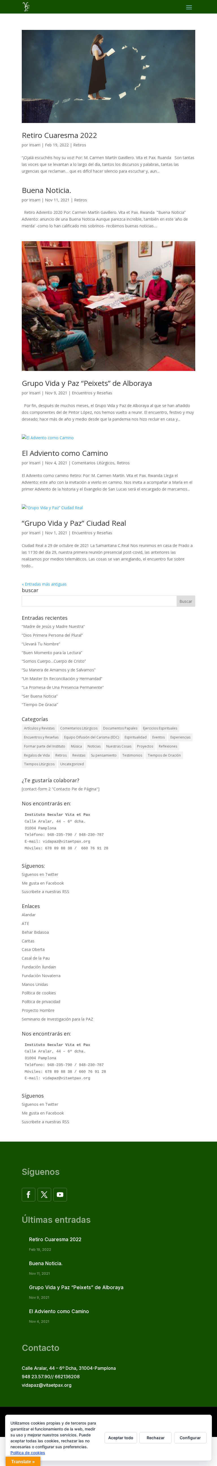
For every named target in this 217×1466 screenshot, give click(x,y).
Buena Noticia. (46, 190)
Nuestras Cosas (118, 746)
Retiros (79, 145)
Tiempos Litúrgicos (39, 764)
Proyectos (145, 746)
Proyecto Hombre (38, 1010)
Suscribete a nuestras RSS (45, 891)
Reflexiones (168, 746)
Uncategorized (72, 764)
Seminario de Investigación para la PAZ (57, 1019)
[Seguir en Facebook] (28, 1194)
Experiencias (180, 737)
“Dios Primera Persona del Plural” (52, 635)
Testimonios (132, 755)
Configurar (190, 1437)
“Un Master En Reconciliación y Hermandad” (62, 678)
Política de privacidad (41, 1001)
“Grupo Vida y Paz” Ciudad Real (74, 523)
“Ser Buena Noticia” (40, 696)
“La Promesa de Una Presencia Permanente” (63, 687)
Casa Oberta (33, 949)
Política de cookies (39, 992)
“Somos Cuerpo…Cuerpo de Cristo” (54, 661)
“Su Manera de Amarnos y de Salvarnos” (59, 669)
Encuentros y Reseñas (92, 392)
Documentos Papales (120, 728)
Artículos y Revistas (39, 728)
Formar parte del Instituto (44, 746)
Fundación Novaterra (41, 975)
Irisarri (34, 145)
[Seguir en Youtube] (60, 1194)
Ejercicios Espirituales (160, 728)
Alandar (29, 914)
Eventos (158, 737)
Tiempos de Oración (164, 755)
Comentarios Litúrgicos (93, 462)
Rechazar (156, 1437)
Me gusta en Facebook (43, 883)
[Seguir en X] (44, 1194)
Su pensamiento (104, 755)
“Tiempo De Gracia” (40, 704)
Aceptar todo (120, 1437)
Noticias (94, 746)
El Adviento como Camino (65, 453)
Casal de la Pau (36, 958)
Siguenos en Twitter (40, 874)
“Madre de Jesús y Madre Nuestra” (53, 626)
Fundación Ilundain (39, 967)
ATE (25, 923)
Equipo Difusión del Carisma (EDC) (91, 737)
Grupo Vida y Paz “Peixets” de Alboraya (87, 383)
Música (76, 746)
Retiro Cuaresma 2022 (59, 135)
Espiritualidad (136, 737)
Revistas (78, 755)
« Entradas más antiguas (44, 584)
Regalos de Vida (37, 755)
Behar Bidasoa (35, 932)
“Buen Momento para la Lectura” (52, 652)
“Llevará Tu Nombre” (41, 644)
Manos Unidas (35, 984)
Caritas (28, 941)
